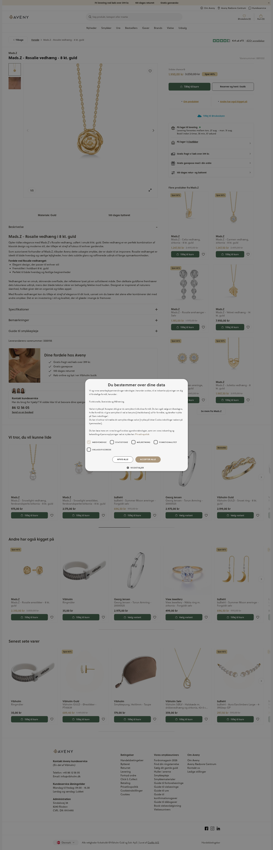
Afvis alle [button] (122, 459)
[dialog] (136, 425)
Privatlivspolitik (142, 434)
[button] (136, 468)
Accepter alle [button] (148, 459)
